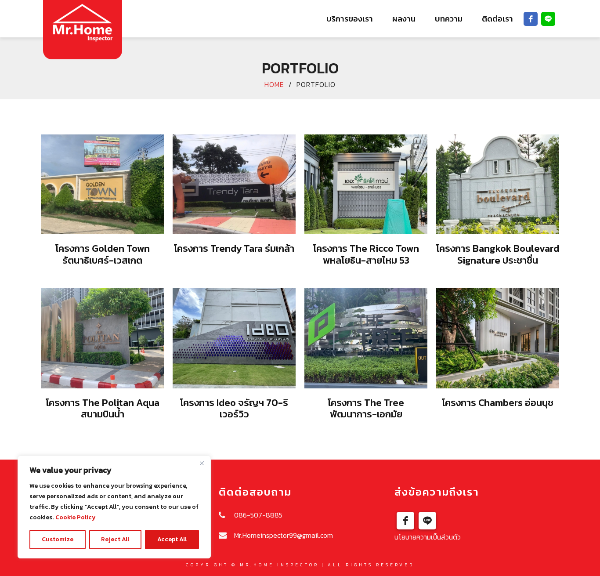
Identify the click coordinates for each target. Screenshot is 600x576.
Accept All (172, 539)
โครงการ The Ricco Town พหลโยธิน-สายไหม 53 (366, 254)
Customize (57, 539)
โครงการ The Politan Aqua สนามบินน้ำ (102, 408)
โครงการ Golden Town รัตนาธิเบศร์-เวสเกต (102, 254)
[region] (114, 507)
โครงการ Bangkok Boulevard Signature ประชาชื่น (497, 254)
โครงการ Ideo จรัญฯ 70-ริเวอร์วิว (234, 408)
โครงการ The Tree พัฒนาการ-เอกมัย (366, 408)
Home (274, 84)
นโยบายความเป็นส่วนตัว (427, 537)
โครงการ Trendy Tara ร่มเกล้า (234, 248)
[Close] (201, 463)
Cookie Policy (75, 517)
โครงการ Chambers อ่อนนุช (497, 402)
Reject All (115, 539)
